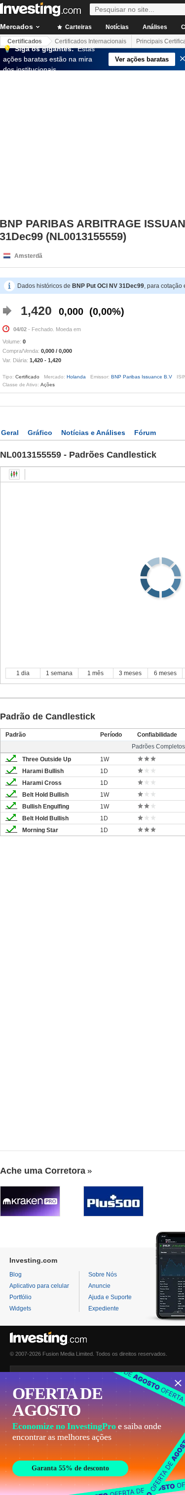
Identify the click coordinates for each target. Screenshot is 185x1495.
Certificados (24, 41)
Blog (15, 1274)
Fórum (145, 432)
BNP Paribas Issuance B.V (141, 376)
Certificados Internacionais (90, 41)
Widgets (20, 1308)
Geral (10, 432)
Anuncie (99, 1285)
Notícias (117, 27)
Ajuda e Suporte (110, 1297)
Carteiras (78, 27)
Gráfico (40, 432)
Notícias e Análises (93, 432)
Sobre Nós (102, 1274)
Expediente (103, 1308)
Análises (155, 27)
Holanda (76, 376)
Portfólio (20, 1297)
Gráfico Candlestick (14, 474)
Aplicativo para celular (39, 1285)
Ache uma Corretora (42, 1171)
